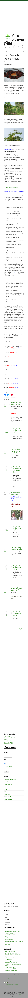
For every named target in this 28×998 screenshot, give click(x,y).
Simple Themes (17, 996)
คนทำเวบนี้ (7, 794)
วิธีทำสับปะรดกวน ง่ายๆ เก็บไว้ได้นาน (13, 931)
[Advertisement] (14, 16)
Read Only (7, 930)
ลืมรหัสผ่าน (7, 767)
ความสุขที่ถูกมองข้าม (9, 959)
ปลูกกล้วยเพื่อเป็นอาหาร (10, 934)
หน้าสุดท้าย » (20, 628)
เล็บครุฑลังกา (7, 944)
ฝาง (4, 67)
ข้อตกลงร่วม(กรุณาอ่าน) (10, 779)
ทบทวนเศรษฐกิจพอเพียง (10, 951)
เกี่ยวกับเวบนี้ (8, 796)
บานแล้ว (6, 938)
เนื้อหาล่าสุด (8, 787)
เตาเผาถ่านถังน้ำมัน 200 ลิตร (11, 968)
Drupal (9, 978)
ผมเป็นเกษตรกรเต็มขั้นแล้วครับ (11, 957)
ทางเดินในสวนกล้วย (9, 933)
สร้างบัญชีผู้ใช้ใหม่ (8, 766)
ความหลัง (7, 942)
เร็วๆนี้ (6, 936)
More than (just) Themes (18, 994)
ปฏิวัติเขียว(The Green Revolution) (12, 953)
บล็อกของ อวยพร (6, 397)
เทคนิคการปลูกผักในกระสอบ (11, 962)
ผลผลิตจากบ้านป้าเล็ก (8, 742)
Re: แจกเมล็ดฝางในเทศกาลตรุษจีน (16, 403)
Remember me (8, 763)
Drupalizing (7, 994)
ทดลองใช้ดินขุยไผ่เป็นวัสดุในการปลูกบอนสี (14, 941)
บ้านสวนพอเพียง (14, 39)
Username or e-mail (8, 755)
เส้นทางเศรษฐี (8, 961)
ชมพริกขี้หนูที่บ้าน (7, 736)
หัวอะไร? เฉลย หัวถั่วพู (8, 740)
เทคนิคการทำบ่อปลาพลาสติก (11, 970)
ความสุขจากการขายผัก (9, 967)
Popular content (9, 791)
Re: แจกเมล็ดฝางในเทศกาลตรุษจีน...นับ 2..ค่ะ (16, 451)
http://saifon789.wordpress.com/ (12, 187)
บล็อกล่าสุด (7, 789)
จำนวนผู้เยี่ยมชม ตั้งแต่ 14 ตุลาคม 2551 (11, 984)
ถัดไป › (16, 628)
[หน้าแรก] (8, 36)
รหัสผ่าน (6, 759)
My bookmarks (8, 799)
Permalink (5, 406)
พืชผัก (5, 66)
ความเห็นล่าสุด (8, 784)
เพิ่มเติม (22, 946)
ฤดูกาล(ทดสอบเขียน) (9, 939)
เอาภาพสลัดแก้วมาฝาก (8, 743)
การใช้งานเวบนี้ (8, 782)
